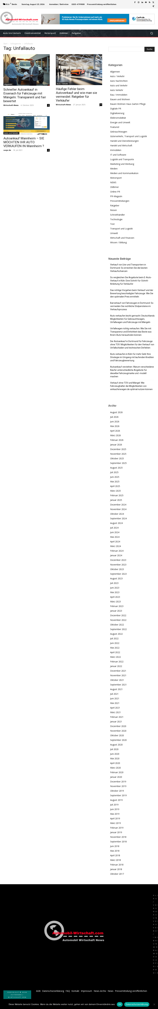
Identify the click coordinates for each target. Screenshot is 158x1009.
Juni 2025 (114, 476)
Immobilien (115, 150)
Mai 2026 (114, 426)
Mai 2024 (114, 536)
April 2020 (115, 763)
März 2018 (115, 860)
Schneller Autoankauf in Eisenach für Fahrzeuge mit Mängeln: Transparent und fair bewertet (24, 95)
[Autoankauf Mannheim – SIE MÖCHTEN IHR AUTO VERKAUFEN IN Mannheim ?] (26, 123)
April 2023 (115, 596)
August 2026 (116, 412)
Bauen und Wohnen (120, 99)
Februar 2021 (116, 716)
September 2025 (118, 463)
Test (112, 223)
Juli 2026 (114, 416)
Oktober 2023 (117, 569)
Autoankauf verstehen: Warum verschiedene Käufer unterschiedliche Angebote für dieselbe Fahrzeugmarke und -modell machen (132, 372)
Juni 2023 (114, 587)
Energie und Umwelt (120, 122)
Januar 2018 (116, 869)
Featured (114, 127)
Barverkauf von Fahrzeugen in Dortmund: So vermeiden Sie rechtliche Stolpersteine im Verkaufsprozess (131, 306)
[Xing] (153, 6)
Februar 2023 (116, 606)
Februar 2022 (116, 661)
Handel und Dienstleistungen (124, 140)
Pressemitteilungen (119, 200)
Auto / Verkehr (62, 84)
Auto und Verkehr (11, 133)
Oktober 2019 (117, 790)
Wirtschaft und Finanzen (122, 237)
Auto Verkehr (116, 90)
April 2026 (115, 430)
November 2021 (118, 675)
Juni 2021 (114, 698)
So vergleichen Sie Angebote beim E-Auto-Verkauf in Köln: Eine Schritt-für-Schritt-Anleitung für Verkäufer (131, 280)
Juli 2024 (114, 527)
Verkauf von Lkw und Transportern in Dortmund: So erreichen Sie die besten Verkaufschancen (129, 267)
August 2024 (116, 523)
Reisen (113, 210)
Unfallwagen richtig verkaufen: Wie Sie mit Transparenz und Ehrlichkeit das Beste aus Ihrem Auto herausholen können (131, 331)
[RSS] (150, 2)
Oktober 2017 (117, 873)
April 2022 (115, 652)
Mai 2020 (114, 758)
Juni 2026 (114, 421)
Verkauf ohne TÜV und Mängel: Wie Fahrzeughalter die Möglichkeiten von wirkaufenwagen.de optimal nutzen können (131, 386)
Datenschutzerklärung (137, 1004)
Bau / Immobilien (118, 94)
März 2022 (115, 656)
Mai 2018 (114, 850)
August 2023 (116, 578)
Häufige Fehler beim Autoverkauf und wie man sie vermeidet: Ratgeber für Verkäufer (76, 94)
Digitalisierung (117, 113)
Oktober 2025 (117, 458)
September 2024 (118, 518)
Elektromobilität (118, 117)
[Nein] (154, 1004)
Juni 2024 (114, 532)
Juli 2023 (114, 583)
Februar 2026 (116, 439)
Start (5, 43)
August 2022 (116, 633)
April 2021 (115, 707)
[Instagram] (138, 2)
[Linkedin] (142, 2)
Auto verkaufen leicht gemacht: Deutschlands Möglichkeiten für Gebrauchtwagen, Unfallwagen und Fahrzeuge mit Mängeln (132, 318)
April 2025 (115, 486)
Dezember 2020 (118, 726)
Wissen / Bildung (118, 242)
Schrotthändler (117, 214)
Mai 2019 (114, 813)
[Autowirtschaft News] (20, 19)
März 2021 (115, 712)
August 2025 (116, 467)
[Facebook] (135, 2)
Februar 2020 (116, 772)
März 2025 (115, 490)
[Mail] (146, 2)
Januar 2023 (116, 610)
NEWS (113, 182)
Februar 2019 (116, 827)
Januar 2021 (116, 721)
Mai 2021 (114, 703)
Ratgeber (114, 205)
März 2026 (115, 435)
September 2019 (118, 795)
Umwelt (114, 233)
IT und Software (118, 154)
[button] (151, 33)
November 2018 (118, 836)
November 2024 (118, 509)
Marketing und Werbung (122, 163)
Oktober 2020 (117, 735)
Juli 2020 (114, 749)
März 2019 (115, 823)
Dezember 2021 (118, 670)
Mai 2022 (114, 647)
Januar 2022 (116, 666)
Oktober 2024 (117, 513)
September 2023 (118, 573)
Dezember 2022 (118, 615)
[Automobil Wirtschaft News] (75, 932)
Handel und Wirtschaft (121, 145)
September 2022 (118, 629)
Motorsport (116, 177)
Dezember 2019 (118, 781)
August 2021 (116, 689)
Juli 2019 (114, 804)
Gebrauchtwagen (118, 131)
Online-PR (115, 191)
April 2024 (115, 541)
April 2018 (115, 855)
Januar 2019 (116, 832)
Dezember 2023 (118, 560)
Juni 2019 (114, 809)
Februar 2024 (116, 550)
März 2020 (115, 767)
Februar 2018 (116, 864)
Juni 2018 (114, 846)
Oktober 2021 (117, 680)
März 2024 (115, 546)
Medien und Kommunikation (124, 173)
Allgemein (8, 84)
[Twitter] (153, 2)
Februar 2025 (116, 495)
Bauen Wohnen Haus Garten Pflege (128, 103)
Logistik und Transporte (122, 159)
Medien (114, 168)
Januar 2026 (116, 444)
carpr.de (7, 150)
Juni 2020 (114, 753)
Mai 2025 (114, 481)
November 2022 (118, 620)
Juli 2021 (114, 693)
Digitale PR (115, 108)
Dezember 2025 (118, 449)
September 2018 (118, 841)
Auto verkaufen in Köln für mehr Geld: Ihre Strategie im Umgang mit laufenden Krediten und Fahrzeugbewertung (132, 357)
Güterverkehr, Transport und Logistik (128, 136)
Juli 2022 (114, 638)
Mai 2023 (114, 592)
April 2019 (115, 818)
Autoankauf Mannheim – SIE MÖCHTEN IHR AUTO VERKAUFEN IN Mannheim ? (23, 142)
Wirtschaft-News (11, 105)
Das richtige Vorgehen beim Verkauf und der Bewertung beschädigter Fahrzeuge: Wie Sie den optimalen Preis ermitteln (131, 293)
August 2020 (116, 744)
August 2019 (116, 800)
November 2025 (118, 453)
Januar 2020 (116, 776)
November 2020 (118, 730)
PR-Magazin (116, 196)
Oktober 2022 (117, 624)
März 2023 (115, 601)
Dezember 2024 (118, 504)
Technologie (116, 219)
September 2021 (118, 684)
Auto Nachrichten (119, 80)
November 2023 (118, 564)
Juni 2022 (114, 643)
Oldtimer (114, 187)
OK (119, 1004)
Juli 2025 (114, 472)
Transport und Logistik (121, 228)
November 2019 (118, 786)
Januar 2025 (116, 499)
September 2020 (118, 740)
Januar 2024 (116, 555)
